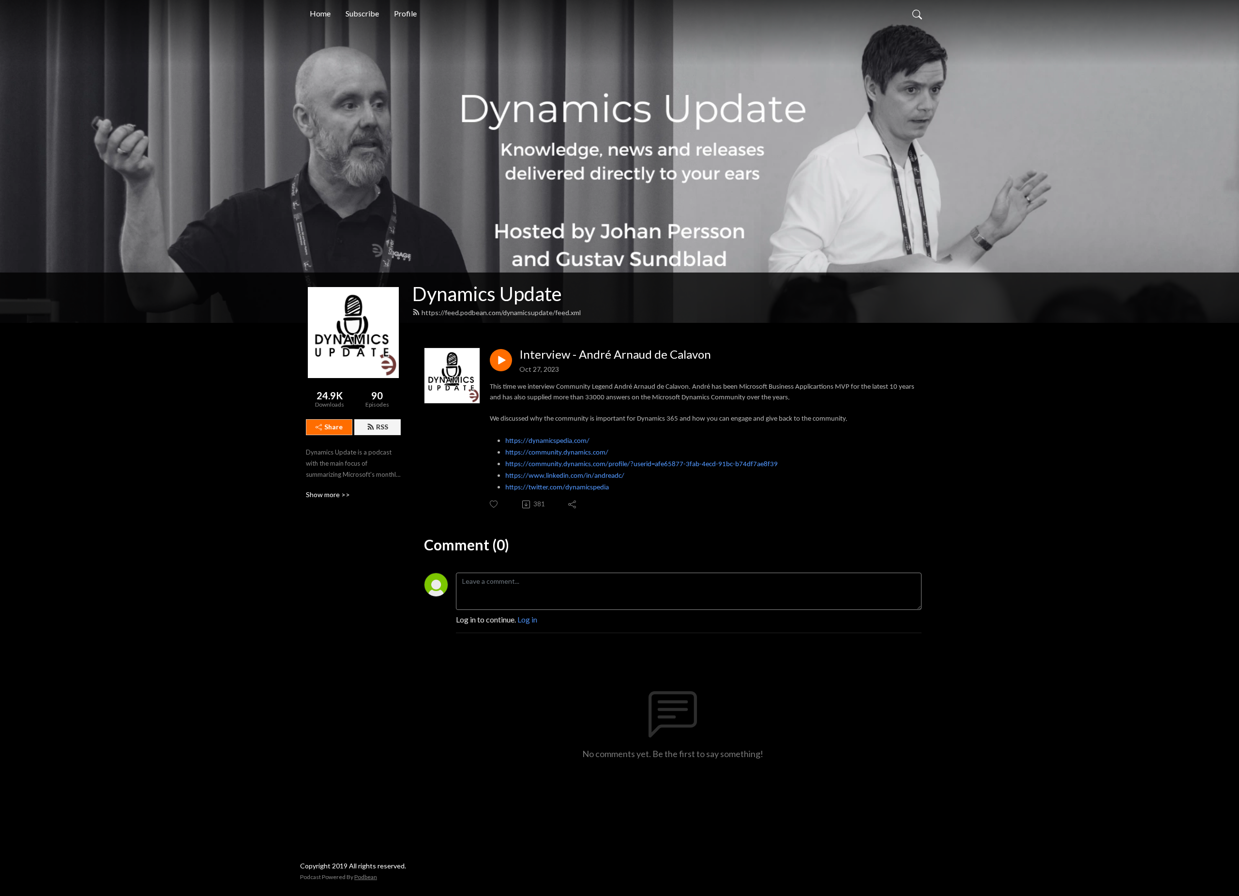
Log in (527, 619)
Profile (405, 13)
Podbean (365, 877)
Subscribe (362, 13)
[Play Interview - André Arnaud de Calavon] (501, 360)
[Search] (917, 13)
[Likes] (494, 504)
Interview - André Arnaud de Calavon (615, 354)
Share (333, 427)
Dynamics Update (487, 293)
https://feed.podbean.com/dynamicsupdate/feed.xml (501, 312)
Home (320, 13)
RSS (382, 427)
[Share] (572, 504)
